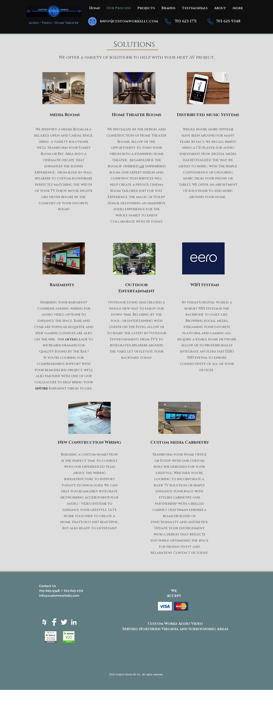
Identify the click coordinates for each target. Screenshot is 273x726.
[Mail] (92, 21)
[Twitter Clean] (64, 622)
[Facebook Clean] (54, 622)
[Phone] (167, 21)
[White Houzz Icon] (44, 622)
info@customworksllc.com (129, 21)
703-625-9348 (228, 21)
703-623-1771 (186, 21)
